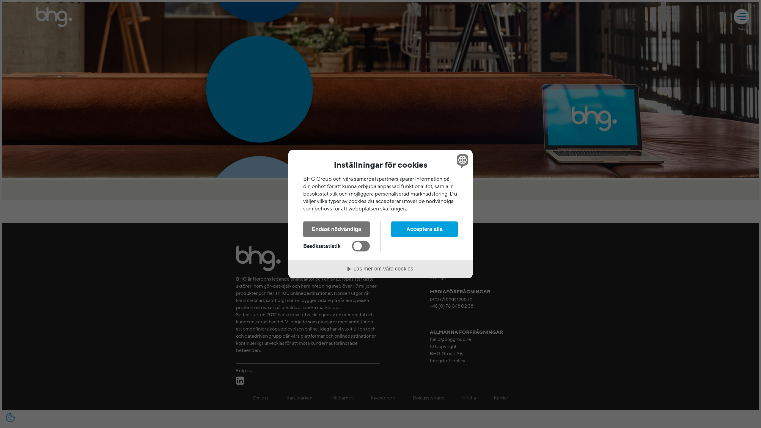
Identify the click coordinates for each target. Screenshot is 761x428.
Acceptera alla (424, 229)
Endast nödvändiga (336, 229)
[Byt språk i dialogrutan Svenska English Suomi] (461, 161)
